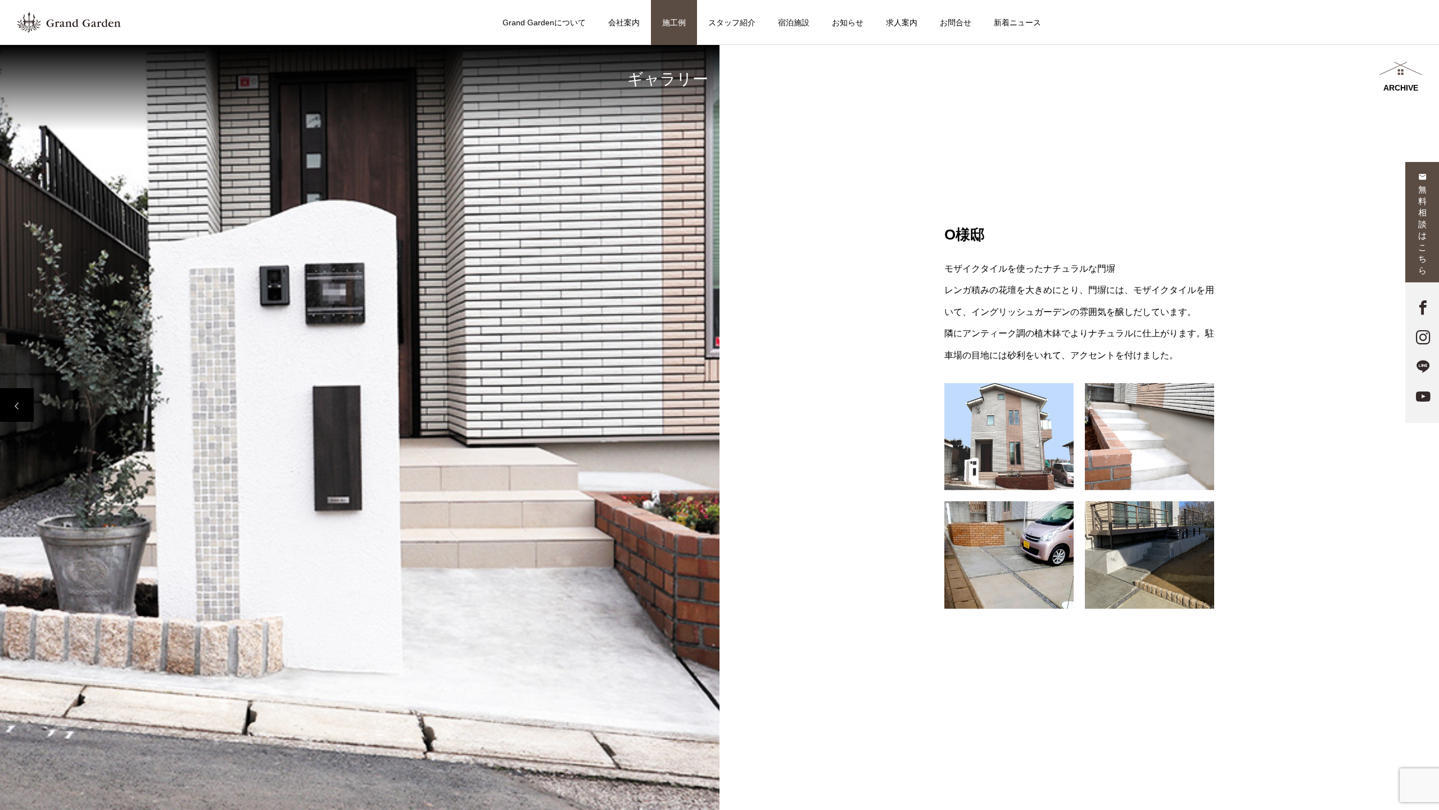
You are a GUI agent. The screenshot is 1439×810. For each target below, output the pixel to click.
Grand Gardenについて (544, 22)
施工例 (674, 22)
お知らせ (847, 22)
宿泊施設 (793, 22)
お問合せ (955, 22)
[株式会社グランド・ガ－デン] (69, 22)
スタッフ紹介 (731, 22)
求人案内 (901, 22)
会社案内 (624, 22)
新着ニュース (1017, 22)
